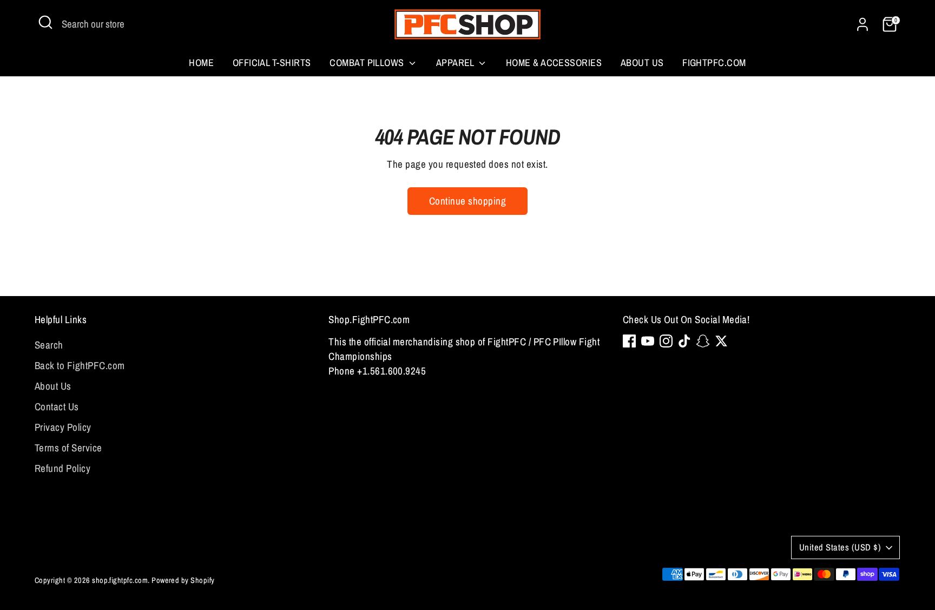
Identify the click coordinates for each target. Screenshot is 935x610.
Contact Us (57, 406)
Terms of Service (68, 448)
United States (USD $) (840, 547)
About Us (642, 62)
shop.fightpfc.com (120, 580)
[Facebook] (629, 340)
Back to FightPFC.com (80, 365)
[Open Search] (45, 22)
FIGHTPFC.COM (714, 62)
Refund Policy (62, 468)
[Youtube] (647, 340)
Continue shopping (467, 201)
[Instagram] (666, 340)
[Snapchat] (702, 340)
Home (201, 62)
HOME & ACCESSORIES (554, 62)
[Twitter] (721, 340)
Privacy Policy (63, 427)
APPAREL (456, 62)
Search (49, 345)
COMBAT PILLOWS (368, 62)
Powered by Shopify (183, 580)
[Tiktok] (684, 340)
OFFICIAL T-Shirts (272, 62)
